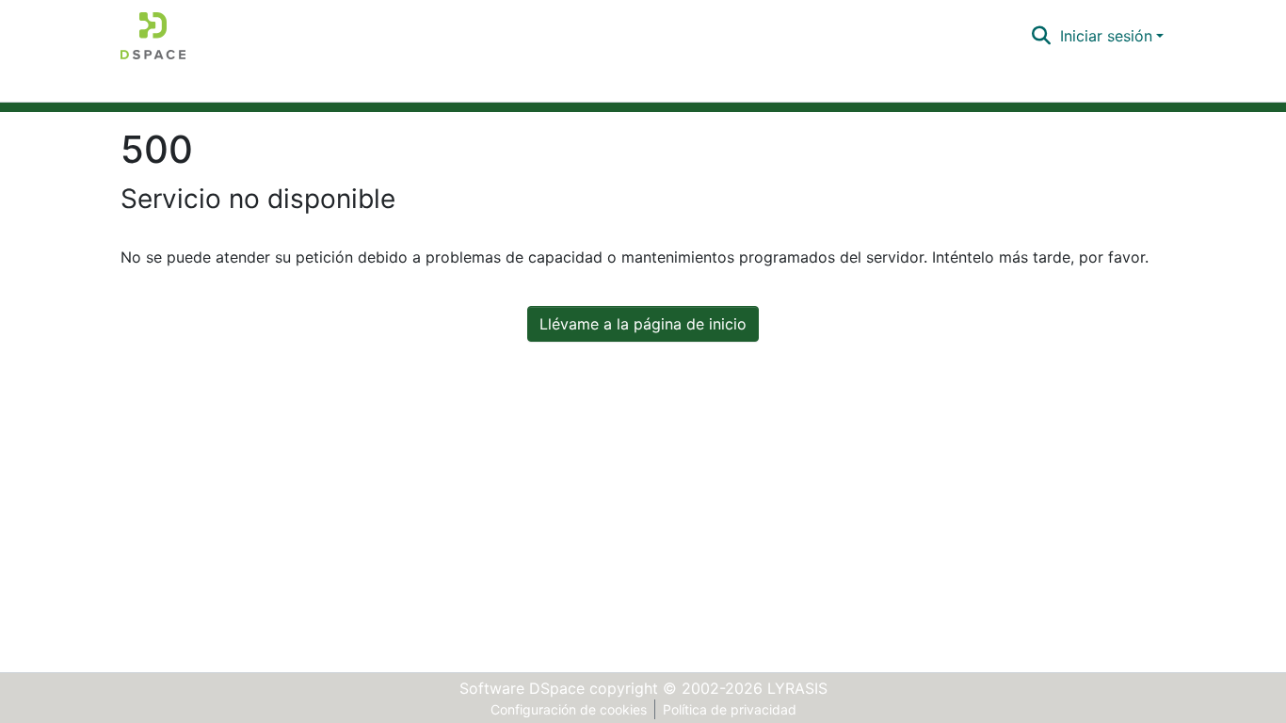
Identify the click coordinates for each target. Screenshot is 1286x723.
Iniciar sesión (1106, 35)
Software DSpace (522, 688)
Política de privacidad (729, 709)
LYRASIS (797, 688)
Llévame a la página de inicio (643, 323)
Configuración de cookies (568, 709)
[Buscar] (1041, 35)
